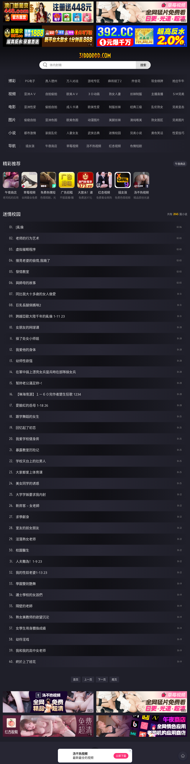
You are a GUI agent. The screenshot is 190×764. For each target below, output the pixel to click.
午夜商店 (51, 146)
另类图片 (178, 120)
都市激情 (30, 133)
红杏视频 (115, 146)
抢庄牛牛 (178, 81)
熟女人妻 (115, 94)
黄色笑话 (157, 133)
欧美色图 (72, 120)
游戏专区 (94, 81)
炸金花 (136, 81)
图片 (12, 119)
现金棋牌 (157, 81)
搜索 (143, 65)
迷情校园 (115, 133)
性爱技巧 (178, 133)
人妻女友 (72, 133)
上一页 (88, 679)
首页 (75, 679)
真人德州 (51, 81)
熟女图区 (157, 120)
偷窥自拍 (30, 120)
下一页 (102, 679)
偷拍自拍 (51, 107)
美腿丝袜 (115, 120)
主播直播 (157, 94)
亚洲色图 (51, 120)
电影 (12, 106)
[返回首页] (182, 755)
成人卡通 (72, 107)
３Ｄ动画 (94, 94)
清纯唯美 (136, 120)
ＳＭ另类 (178, 94)
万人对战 (72, 81)
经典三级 (136, 107)
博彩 (12, 80)
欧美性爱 (94, 107)
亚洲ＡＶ (30, 94)
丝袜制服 (136, 94)
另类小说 (136, 133)
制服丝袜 (115, 107)
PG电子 (30, 81)
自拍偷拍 (51, 94)
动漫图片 (94, 120)
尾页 (114, 679)
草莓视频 (72, 146)
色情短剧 (136, 146)
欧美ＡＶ (72, 94)
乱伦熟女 (157, 107)
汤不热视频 (93, 146)
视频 (12, 93)
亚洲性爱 (30, 107)
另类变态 (178, 107)
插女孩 (30, 146)
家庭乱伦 (51, 133)
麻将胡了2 (115, 81)
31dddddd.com (95, 55)
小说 (12, 132)
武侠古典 (94, 133)
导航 (12, 145)
